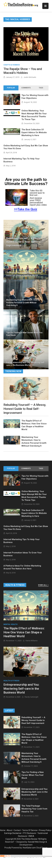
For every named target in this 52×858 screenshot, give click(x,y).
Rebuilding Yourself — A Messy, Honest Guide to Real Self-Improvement (23, 242)
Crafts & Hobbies (11, 65)
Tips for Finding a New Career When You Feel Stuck (24, 333)
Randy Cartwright (31, 697)
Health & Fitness (11, 681)
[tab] (10, 87)
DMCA (31, 836)
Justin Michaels (30, 77)
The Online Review (29, 839)
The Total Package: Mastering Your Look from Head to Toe (34, 809)
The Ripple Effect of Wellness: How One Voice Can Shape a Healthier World (23, 274)
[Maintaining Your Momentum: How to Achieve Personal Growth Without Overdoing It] (11, 443)
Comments (26, 88)
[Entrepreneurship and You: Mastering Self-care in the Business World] (26, 661)
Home (2, 830)
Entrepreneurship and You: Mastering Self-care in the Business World (25, 363)
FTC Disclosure (29, 833)
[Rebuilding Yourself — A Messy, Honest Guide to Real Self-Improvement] (26, 388)
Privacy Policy (45, 830)
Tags (41, 88)
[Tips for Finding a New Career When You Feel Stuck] (11, 782)
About (9, 830)
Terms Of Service (29, 830)
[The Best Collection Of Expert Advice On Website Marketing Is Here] (11, 134)
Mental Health (10, 624)
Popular (11, 88)
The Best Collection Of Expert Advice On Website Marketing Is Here (34, 132)
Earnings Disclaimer (12, 833)
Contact (17, 830)
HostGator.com (29, 848)
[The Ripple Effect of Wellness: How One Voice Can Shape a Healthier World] (11, 427)
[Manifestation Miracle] (26, 212)
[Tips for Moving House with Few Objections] (11, 104)
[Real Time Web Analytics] (5, 856)
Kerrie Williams (31, 641)
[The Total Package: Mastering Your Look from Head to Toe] (11, 816)
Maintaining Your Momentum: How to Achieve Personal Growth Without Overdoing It (23, 302)
